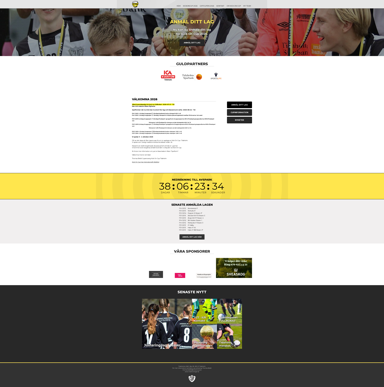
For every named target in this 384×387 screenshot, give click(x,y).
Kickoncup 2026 (190, 6)
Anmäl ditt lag (192, 43)
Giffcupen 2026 (207, 6)
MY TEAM (247, 6)
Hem (179, 6)
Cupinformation (239, 112)
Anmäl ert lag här (192, 237)
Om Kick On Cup (234, 6)
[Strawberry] (204, 275)
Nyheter (239, 120)
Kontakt (220, 6)
